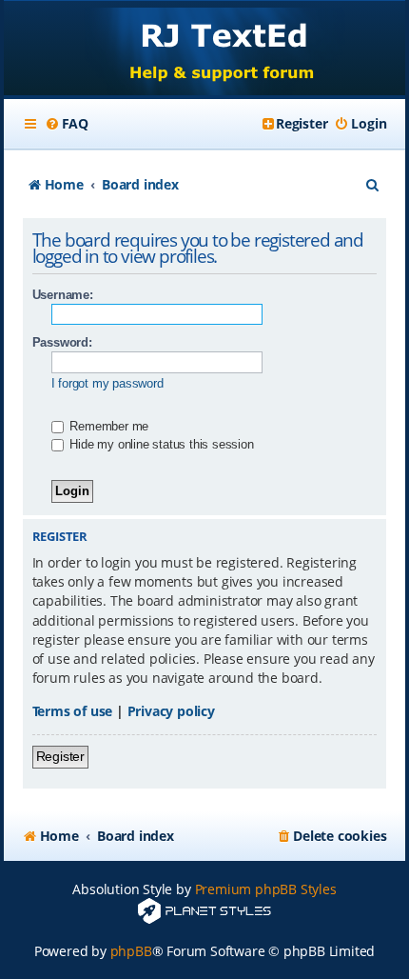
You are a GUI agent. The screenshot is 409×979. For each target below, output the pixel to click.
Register (60, 756)
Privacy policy (171, 711)
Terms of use (72, 711)
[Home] (205, 50)
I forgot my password (107, 383)
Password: (62, 342)
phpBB (131, 951)
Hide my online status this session (160, 444)
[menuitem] (66, 124)
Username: (62, 295)
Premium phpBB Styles (266, 889)
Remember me (108, 426)
